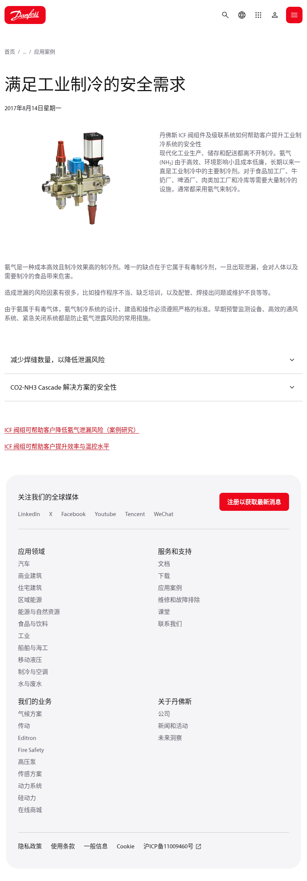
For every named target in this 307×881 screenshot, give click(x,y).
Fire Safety (31, 749)
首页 (9, 51)
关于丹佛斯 (175, 701)
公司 (164, 713)
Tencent (135, 514)
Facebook (73, 514)
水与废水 (30, 683)
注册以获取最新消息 (254, 502)
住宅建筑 (30, 587)
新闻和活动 (173, 725)
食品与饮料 (33, 623)
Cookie (125, 846)
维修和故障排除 (179, 599)
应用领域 (31, 551)
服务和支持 (175, 551)
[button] (258, 15)
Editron (27, 737)
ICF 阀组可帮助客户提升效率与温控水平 (56, 446)
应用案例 (44, 51)
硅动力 (27, 797)
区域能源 (30, 599)
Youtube (105, 514)
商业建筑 (30, 575)
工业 (24, 635)
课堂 (164, 611)
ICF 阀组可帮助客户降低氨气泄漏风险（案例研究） (71, 430)
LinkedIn (29, 514)
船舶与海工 (33, 647)
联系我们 (170, 623)
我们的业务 (35, 701)
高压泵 (27, 761)
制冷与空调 (33, 671)
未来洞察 (170, 737)
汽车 (24, 563)
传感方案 (30, 773)
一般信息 (96, 846)
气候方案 (30, 713)
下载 (164, 575)
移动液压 (30, 659)
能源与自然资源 (39, 611)
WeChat (163, 514)
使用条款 (63, 846)
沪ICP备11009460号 (168, 846)
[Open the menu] (294, 15)
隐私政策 (30, 846)
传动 (24, 725)
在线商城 (30, 809)
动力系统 (30, 785)
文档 (164, 563)
